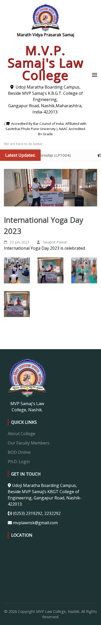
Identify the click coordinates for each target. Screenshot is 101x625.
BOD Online (19, 452)
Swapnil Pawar (55, 242)
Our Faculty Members (28, 443)
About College (21, 433)
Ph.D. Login (19, 461)
